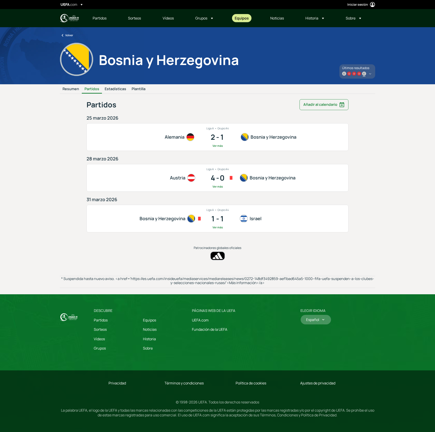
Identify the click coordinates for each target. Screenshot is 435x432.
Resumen (71, 89)
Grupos (100, 348)
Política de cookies (251, 383)
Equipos (149, 320)
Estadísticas (115, 89)
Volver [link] (69, 35)
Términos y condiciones (184, 383)
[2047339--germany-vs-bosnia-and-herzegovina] (217, 137)
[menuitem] (105, 18)
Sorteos (100, 329)
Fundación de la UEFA (209, 329)
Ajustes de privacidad (317, 383)
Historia (149, 338)
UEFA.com (200, 320)
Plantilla (138, 89)
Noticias (150, 329)
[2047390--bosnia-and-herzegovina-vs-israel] (217, 218)
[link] (99, 18)
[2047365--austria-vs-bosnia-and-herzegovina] (217, 178)
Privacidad (117, 383)
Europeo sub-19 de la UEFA (69, 18)
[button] (204, 18)
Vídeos (99, 338)
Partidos (92, 89)
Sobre (148, 348)
